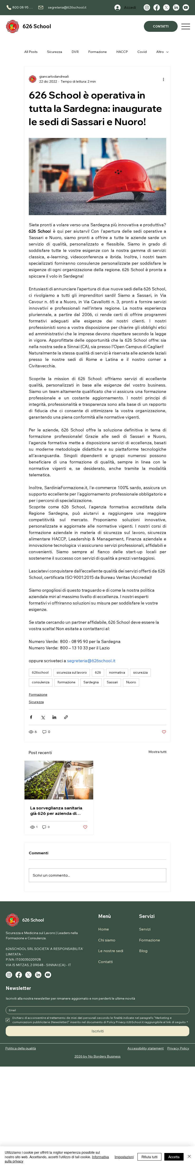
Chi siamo (106, 940)
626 (98, 672)
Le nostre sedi (110, 950)
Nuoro (131, 682)
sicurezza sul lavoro (72, 672)
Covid (142, 52)
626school (40, 672)
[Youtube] (186, 7)
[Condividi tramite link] (66, 717)
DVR (75, 52)
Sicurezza (54, 52)
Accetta (174, 1156)
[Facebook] (156, 7)
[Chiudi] (189, 1156)
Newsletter (18, 988)
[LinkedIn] (176, 7)
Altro (160, 52)
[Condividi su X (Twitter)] (42, 717)
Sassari (112, 682)
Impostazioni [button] (124, 1156)
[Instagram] (147, 7)
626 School (37, 26)
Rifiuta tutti (149, 1156)
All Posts (31, 52)
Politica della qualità (20, 1048)
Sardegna (91, 682)
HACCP (122, 52)
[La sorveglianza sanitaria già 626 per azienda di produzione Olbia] (58, 780)
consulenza (40, 682)
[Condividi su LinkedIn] (54, 717)
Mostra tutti (157, 752)
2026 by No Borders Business (97, 1056)
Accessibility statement (145, 1048)
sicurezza (140, 672)
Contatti (105, 961)
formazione (66, 682)
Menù (104, 916)
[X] (166, 7)
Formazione (97, 52)
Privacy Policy (178, 1048)
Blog (143, 950)
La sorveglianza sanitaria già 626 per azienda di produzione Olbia (56, 810)
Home (103, 929)
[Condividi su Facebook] (31, 717)
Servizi (147, 916)
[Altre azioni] (163, 79)
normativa (117, 672)
